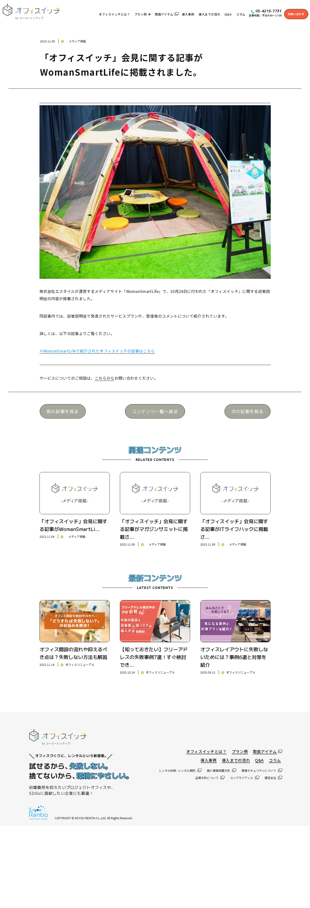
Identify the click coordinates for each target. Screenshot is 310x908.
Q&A (228, 14)
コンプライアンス (241, 778)
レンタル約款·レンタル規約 (177, 770)
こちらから (105, 378)
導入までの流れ (209, 14)
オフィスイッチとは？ (114, 14)
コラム (241, 14)
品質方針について (206, 778)
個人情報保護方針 (218, 770)
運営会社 (270, 778)
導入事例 (188, 14)
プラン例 (140, 14)
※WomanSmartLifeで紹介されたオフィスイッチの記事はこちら (97, 351)
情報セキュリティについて (258, 770)
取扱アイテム (164, 14)
